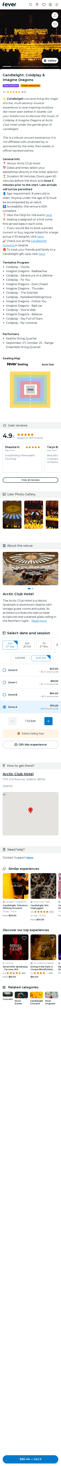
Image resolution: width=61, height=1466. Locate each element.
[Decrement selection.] (12, 721)
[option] (30, 670)
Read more (39, 620)
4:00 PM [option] (20, 658)
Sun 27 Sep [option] (10, 645)
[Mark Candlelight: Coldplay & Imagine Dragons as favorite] (55, 24)
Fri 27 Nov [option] (44, 645)
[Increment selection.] (48, 721)
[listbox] (30, 645)
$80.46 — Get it (31, 1459)
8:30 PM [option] (41, 658)
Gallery (52, 60)
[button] (30, 670)
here (49, 215)
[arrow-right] (57, 645)
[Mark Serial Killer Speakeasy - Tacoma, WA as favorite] (24, 938)
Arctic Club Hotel (18, 774)
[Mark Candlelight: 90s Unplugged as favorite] (52, 877)
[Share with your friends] (55, 15)
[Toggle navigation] (56, 4)
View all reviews (30, 480)
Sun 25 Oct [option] (27, 645)
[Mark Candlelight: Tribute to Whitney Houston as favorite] (24, 877)
